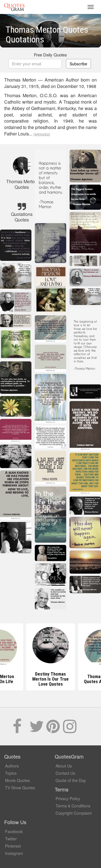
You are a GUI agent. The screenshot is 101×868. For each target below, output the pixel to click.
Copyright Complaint (74, 813)
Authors (12, 766)
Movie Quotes (17, 780)
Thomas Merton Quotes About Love (50, 679)
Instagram (14, 853)
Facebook (14, 831)
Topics (11, 773)
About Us (64, 766)
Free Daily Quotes (50, 55)
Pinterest (13, 846)
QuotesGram (14, 7)
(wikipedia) (41, 134)
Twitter (11, 838)
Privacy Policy (68, 798)
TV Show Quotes (20, 787)
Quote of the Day (71, 780)
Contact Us (65, 773)
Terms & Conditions (73, 806)
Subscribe (78, 63)
